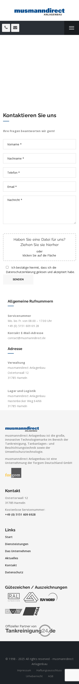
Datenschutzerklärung (20, 272)
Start (9, 537)
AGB (50, 676)
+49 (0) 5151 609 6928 (20, 514)
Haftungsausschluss (49, 670)
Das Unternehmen (18, 551)
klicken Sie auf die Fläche (39, 255)
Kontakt (11, 565)
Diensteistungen (16, 544)
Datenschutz (14, 572)
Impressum (24, 670)
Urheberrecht (34, 676)
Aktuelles (11, 558)
